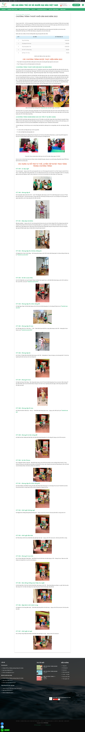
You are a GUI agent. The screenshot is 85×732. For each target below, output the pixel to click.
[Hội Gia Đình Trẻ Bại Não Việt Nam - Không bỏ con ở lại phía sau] (4, 5)
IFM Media (46, 722)
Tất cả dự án (27, 14)
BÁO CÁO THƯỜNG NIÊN (24, 9)
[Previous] (18, 96)
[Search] (83, 5)
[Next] (66, 96)
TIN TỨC (33, 9)
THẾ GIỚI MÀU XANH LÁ (42, 9)
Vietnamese (64, 5)
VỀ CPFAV (3, 9)
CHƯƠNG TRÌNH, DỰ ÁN (12, 9)
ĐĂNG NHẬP (63, 9)
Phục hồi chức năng (20, 14)
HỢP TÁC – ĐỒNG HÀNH (53, 9)
